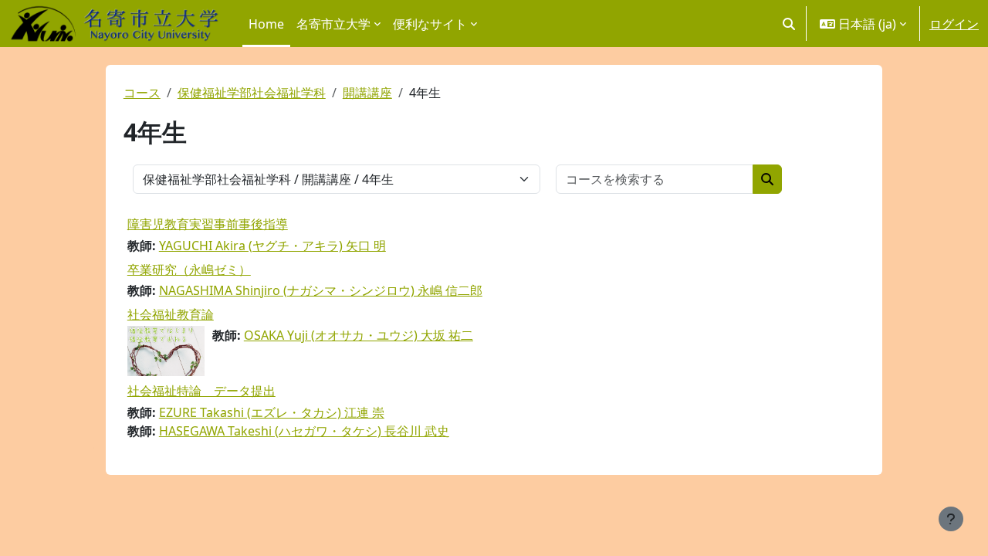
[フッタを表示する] (951, 519)
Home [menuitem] (266, 23)
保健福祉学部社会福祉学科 (252, 92)
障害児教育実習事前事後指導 (207, 223)
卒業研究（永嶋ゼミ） (189, 269)
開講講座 (367, 92)
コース (142, 92)
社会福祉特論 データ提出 (201, 390)
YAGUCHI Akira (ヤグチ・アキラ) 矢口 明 (272, 245)
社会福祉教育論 (170, 314)
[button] (789, 23)
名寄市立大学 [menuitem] (333, 23)
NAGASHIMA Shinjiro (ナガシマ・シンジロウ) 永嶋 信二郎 (320, 290)
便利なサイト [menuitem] (430, 23)
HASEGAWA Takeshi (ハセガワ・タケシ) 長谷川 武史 (304, 430)
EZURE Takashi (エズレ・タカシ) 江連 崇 (271, 412)
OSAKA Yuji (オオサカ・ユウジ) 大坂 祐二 (358, 335)
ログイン (954, 23)
